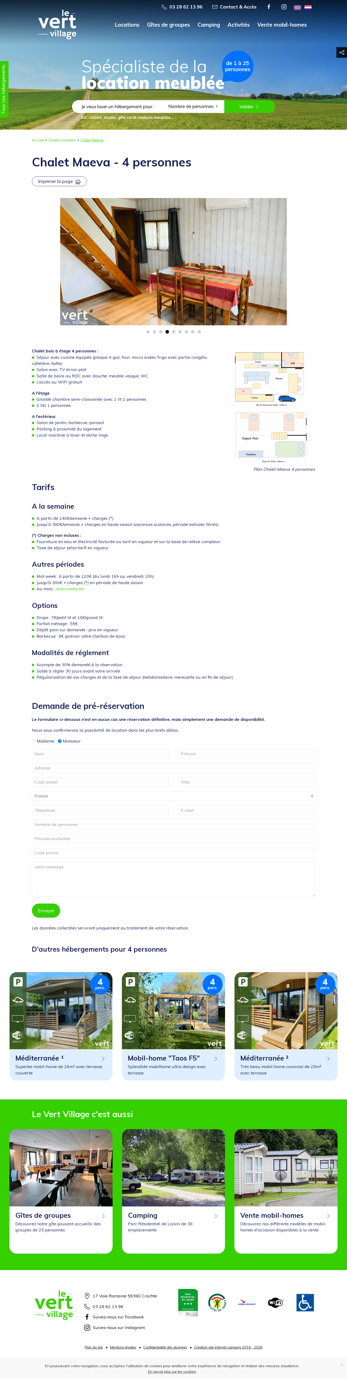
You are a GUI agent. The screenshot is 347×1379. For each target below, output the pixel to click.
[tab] (148, 332)
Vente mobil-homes (282, 24)
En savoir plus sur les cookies (172, 1371)
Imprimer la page (56, 181)
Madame (45, 740)
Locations (127, 24)
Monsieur (71, 740)
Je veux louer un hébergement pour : (117, 106)
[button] (271, 406)
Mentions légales (123, 1347)
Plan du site (94, 1347)
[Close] (341, 1364)
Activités (239, 24)
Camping (209, 24)
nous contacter (70, 588)
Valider (246, 106)
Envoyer (46, 910)
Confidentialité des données (165, 1347)
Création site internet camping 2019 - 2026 (228, 1347)
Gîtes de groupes (168, 24)
